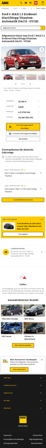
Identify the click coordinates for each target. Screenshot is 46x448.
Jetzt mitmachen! (19, 369)
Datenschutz (37, 435)
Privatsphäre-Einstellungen (14, 439)
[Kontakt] (30, 3)
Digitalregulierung (35, 439)
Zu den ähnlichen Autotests (23, 200)
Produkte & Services (10, 385)
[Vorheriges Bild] (15, 84)
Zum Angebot (23, 234)
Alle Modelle (23, 139)
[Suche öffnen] (21, 3)
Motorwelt (7, 408)
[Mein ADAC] (26, 3)
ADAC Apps (7, 378)
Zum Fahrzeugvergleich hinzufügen (24, 126)
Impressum (8, 435)
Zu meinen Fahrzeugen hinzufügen (25, 134)
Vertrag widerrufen (11, 443)
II (31, 8)
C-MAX (23, 8)
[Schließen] (42, 359)
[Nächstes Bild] (30, 84)
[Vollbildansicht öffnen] (42, 49)
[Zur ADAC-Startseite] (5, 3)
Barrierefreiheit (36, 443)
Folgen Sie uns (8, 393)
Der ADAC (7, 400)
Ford (15, 8)
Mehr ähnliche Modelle (23, 345)
